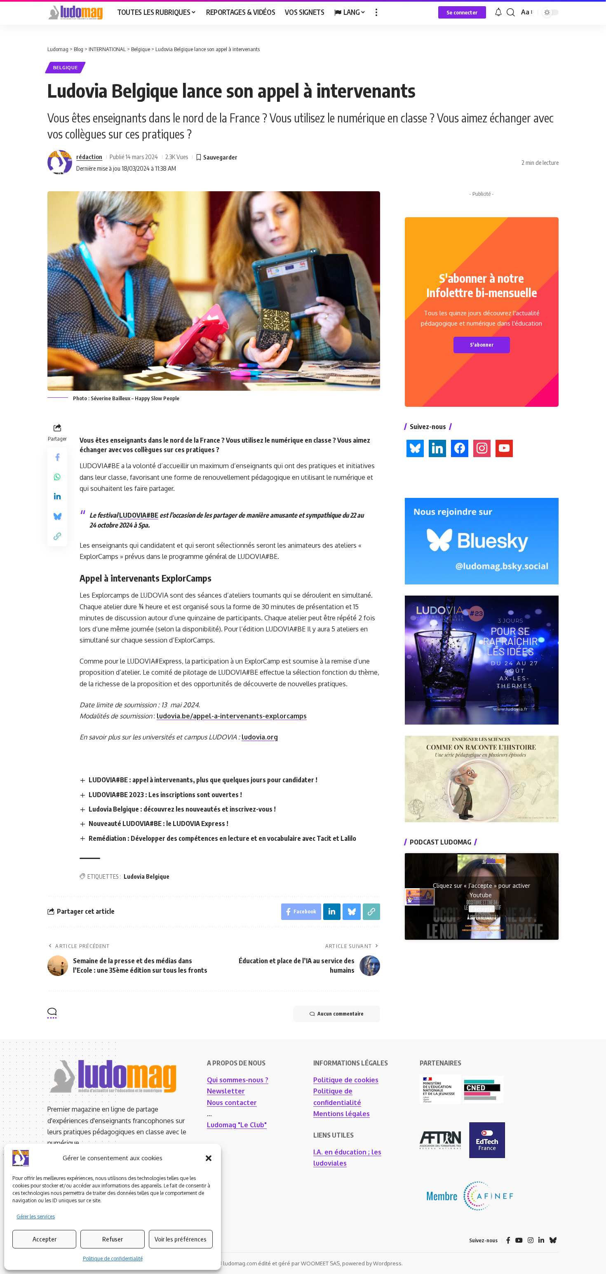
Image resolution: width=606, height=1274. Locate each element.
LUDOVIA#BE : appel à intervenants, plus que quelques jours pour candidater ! (203, 780)
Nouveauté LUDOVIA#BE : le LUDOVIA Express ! (158, 823)
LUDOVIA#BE (138, 515)
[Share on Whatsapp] (57, 476)
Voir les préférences (181, 1239)
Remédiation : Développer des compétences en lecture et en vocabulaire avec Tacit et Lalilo (222, 838)
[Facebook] (508, 1240)
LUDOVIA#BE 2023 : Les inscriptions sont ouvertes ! (165, 795)
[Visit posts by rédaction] (59, 162)
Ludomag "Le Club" (237, 1125)
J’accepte (481, 909)
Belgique (65, 67)
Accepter (44, 1239)
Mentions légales (341, 1114)
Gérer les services (35, 1216)
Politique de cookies (345, 1080)
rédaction (89, 156)
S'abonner (481, 345)
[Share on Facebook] (57, 457)
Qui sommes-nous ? (237, 1080)
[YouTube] (519, 1240)
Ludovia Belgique (146, 876)
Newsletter (226, 1091)
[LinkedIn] (541, 1240)
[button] (208, 1158)
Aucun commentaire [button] (340, 1014)
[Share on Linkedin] (57, 496)
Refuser (112, 1239)
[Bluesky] (553, 1240)
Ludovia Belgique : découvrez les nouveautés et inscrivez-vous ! (182, 809)
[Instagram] (531, 1240)
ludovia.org (260, 737)
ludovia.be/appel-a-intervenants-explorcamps (232, 716)
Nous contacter (232, 1102)
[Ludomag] (75, 12)
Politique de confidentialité (113, 1258)
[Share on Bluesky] (57, 516)
